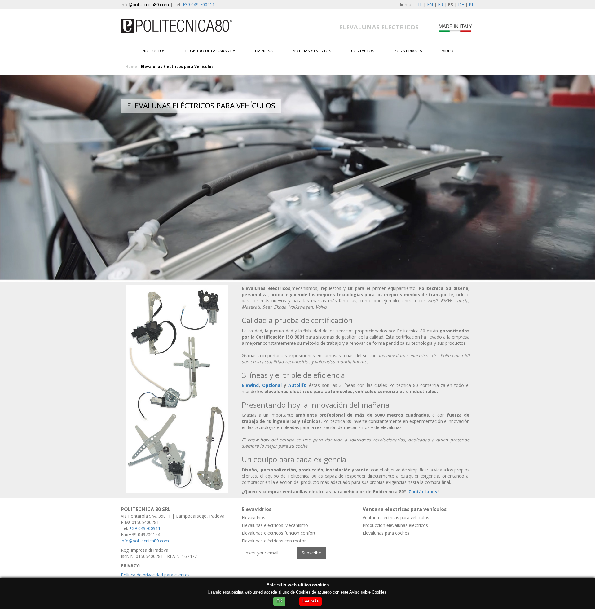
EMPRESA (264, 51)
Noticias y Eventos (312, 51)
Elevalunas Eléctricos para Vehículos (177, 66)
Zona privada (408, 51)
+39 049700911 (145, 528)
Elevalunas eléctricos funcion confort (278, 533)
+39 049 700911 (198, 4)
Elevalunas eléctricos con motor (274, 541)
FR (440, 4)
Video (447, 51)
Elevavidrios (253, 517)
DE (461, 4)
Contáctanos (422, 491)
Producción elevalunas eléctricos (395, 525)
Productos (153, 51)
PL (471, 4)
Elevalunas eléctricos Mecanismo (275, 525)
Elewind (250, 385)
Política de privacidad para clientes (155, 575)
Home (131, 66)
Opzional (272, 385)
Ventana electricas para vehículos (396, 517)
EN (430, 4)
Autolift (297, 385)
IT (420, 4)
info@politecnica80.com (145, 4)
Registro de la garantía (210, 51)
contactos (362, 51)
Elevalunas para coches (386, 533)
